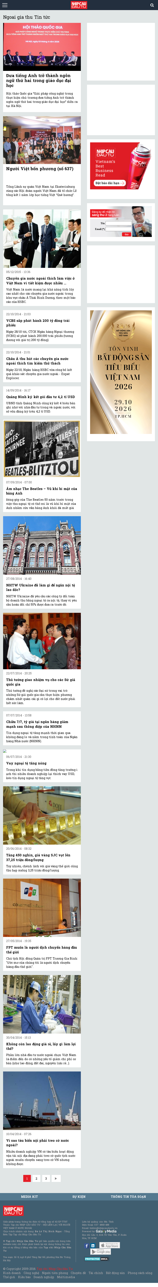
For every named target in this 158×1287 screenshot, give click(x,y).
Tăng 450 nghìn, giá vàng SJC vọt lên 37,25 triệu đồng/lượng (38, 857)
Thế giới (9, 1277)
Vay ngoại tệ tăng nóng (26, 763)
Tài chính (96, 1273)
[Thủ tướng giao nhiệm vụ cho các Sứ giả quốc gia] (42, 641)
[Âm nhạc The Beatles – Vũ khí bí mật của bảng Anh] (42, 449)
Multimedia (66, 1277)
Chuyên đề (78, 1273)
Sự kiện (79, 1197)
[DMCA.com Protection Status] (96, 1258)
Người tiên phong (55, 1273)
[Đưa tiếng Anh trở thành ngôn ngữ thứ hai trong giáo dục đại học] (42, 47)
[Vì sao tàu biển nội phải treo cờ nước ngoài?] (42, 1100)
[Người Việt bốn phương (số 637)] (42, 140)
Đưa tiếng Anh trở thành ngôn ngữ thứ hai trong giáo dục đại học (38, 80)
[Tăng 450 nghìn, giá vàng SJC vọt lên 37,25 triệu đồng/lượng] (42, 815)
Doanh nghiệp (44, 1277)
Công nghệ (31, 1273)
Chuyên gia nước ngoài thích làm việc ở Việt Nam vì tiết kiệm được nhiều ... (40, 280)
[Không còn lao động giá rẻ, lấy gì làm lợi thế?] (42, 1004)
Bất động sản (115, 1273)
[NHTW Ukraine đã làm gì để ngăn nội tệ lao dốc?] (42, 545)
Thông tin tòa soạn (128, 1197)
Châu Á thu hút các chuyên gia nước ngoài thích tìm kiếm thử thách (37, 360)
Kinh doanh (12, 1273)
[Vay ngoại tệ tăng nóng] (42, 751)
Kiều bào (24, 1277)
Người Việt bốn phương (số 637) (39, 168)
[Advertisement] (121, 274)
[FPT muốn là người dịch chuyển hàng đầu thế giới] (42, 908)
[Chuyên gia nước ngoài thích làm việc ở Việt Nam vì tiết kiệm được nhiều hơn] (42, 238)
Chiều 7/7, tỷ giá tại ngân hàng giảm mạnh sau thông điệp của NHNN (37, 724)
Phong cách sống (140, 1273)
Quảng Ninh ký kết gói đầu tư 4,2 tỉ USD (40, 397)
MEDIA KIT (29, 1197)
